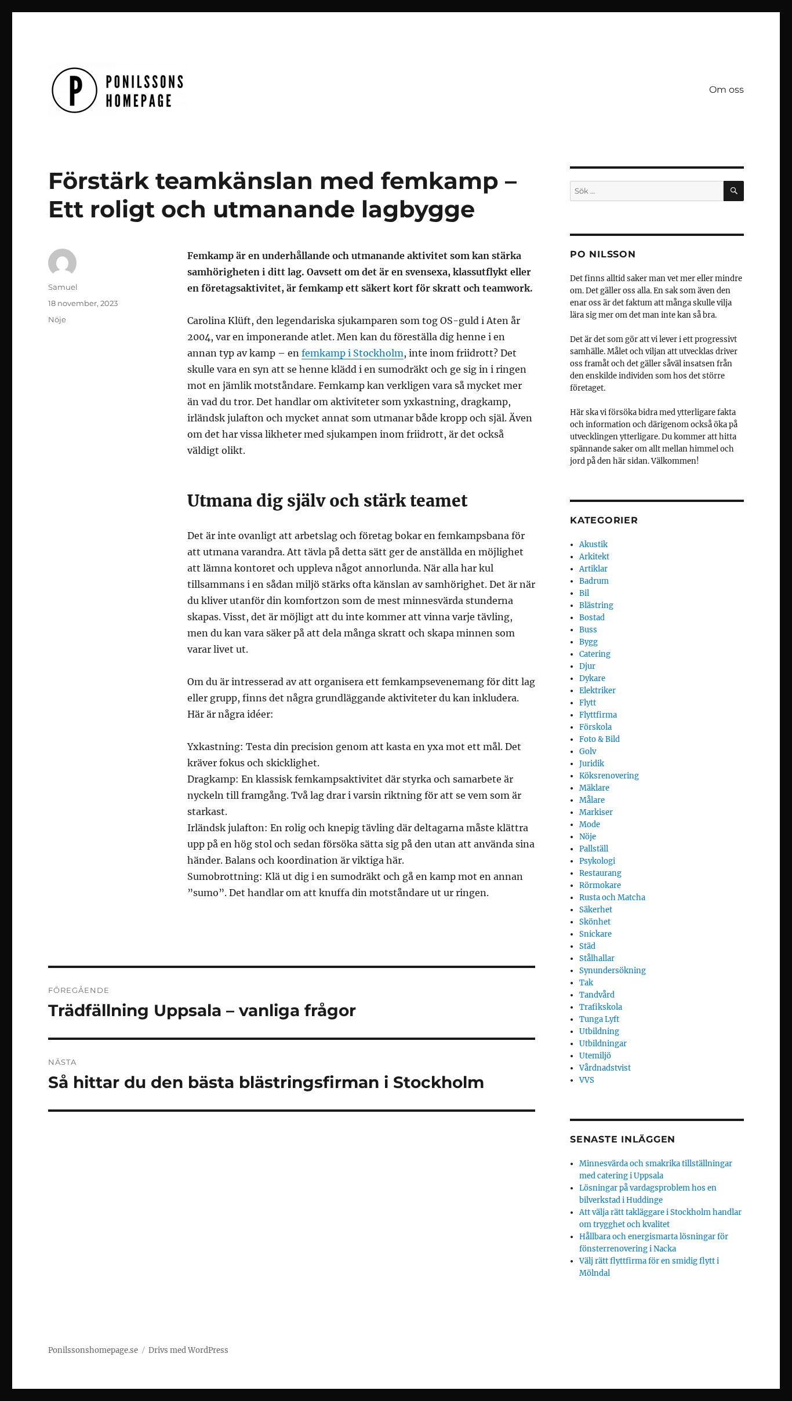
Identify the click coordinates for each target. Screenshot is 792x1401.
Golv (587, 751)
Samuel (63, 287)
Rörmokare (600, 885)
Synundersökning (612, 971)
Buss (588, 630)
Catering (595, 654)
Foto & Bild (599, 739)
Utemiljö (595, 1056)
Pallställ (593, 849)
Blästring (596, 605)
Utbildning (599, 1031)
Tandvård (597, 995)
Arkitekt (594, 557)
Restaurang (600, 873)
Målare (592, 800)
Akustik (593, 545)
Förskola (595, 727)
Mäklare (594, 788)
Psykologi (597, 861)
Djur (587, 666)
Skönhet (595, 922)
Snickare (595, 934)
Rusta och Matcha (612, 898)
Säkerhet (595, 910)
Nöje (57, 319)
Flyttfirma (598, 715)
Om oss (726, 89)
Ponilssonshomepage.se (93, 1350)
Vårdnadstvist (605, 1068)
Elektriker (597, 691)
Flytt (587, 703)
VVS (586, 1080)
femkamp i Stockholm (352, 353)
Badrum (594, 581)
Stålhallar (597, 958)
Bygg (588, 642)
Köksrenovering (609, 776)
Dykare (592, 678)
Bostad (592, 618)
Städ (587, 946)
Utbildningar (603, 1044)
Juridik (591, 764)
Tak (586, 983)
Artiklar (593, 569)
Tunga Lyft (599, 1019)
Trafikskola (600, 1007)
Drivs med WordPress (188, 1350)
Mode (589, 824)
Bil (584, 593)
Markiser (596, 812)
